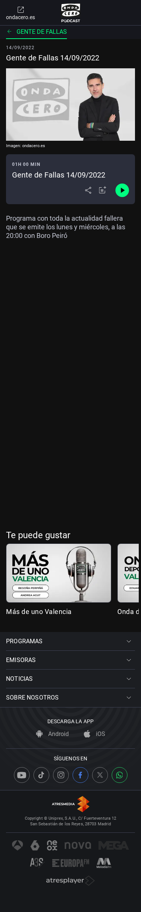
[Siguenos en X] (100, 775)
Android (58, 733)
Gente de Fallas (42, 31)
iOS (99, 733)
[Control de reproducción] (122, 190)
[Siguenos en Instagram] (61, 775)
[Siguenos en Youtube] (22, 775)
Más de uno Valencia (39, 612)
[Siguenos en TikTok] (41, 775)
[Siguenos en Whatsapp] (119, 775)
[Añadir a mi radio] (102, 190)
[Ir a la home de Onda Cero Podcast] (70, 13)
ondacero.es (20, 17)
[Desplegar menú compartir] (88, 190)
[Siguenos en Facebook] (80, 775)
